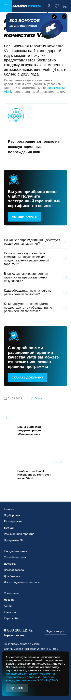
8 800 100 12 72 (18, 630)
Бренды (9, 527)
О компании (12, 593)
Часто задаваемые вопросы (22, 582)
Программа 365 (14, 540)
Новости (9, 599)
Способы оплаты (15, 557)
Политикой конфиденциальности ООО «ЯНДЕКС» (32, 678)
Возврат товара (14, 569)
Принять (17, 688)
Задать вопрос (55, 631)
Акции (38, 398)
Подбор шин (12, 515)
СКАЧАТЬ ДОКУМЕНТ (27, 377)
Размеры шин (13, 521)
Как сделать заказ (15, 551)
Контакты (10, 612)
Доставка (10, 563)
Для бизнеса (12, 576)
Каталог (9, 509)
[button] (54, 16)
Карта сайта (12, 618)
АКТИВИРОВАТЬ (24, 216)
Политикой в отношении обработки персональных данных (30, 675)
